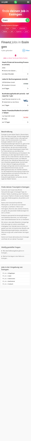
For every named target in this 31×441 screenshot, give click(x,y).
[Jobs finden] (28, 20)
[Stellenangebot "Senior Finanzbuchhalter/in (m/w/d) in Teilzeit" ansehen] (28, 122)
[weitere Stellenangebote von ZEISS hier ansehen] (25, 69)
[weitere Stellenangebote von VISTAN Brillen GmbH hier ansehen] (25, 83)
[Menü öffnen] (28, 2)
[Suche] (15, 2)
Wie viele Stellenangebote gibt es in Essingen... (12, 252)
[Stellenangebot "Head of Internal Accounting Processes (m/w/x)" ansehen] (28, 74)
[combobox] (15, 20)
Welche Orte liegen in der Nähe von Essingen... (12, 257)
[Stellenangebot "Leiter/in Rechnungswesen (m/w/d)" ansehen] (28, 88)
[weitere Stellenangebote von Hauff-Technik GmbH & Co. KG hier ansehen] (25, 100)
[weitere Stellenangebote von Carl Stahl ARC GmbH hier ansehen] (25, 117)
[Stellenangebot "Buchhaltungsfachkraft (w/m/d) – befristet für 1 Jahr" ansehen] (28, 105)
